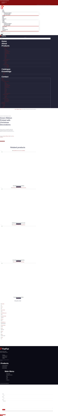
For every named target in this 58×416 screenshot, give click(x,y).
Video (3, 28)
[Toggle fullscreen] (2, 414)
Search (2, 31)
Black (6, 57)
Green (6, 49)
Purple (6, 55)
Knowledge (6, 71)
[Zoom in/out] (0, 414)
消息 (3, 399)
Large (6, 61)
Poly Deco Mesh (7, 25)
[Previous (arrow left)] (0, 415)
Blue (5, 54)
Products (5, 46)
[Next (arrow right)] (2, 415)
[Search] (2, 34)
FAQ (3, 106)
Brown (6, 56)
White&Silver (7, 52)
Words (20, 109)
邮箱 (3, 396)
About (3, 21)
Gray (5, 58)
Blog (3, 27)
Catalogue (4, 26)
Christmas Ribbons (8, 23)
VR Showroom (5, 29)
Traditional (6, 50)
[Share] (3, 414)
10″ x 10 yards (7, 66)
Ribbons (18, 109)
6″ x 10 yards (7, 67)
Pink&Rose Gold (7, 53)
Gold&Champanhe (7, 51)
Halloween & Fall (7, 59)
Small (6, 63)
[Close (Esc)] (5, 414)
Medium (6, 62)
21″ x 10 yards (7, 65)
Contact (3, 19)
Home (3, 20)
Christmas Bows (7, 24)
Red (5, 48)
